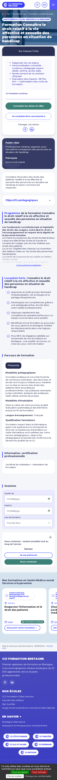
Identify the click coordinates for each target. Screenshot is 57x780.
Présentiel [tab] (13, 365)
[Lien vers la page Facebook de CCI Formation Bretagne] (5, 682)
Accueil (3, 14)
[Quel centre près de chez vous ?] (37, 5)
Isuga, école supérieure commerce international (28, 708)
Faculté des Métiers (13, 700)
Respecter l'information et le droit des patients (23, 608)
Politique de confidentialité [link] (38, 776)
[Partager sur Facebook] (25, 129)
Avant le (8, 505)
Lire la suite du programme (28, 265)
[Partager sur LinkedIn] (32, 129)
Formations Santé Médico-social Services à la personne (20, 14)
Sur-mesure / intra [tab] (28, 51)
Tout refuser (39, 772)
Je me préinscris (28, 555)
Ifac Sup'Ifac (8, 704)
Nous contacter (28, 562)
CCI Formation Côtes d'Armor (18, 696)
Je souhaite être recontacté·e (28, 116)
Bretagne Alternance (13, 722)
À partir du (9, 493)
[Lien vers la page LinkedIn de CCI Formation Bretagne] (12, 682)
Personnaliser (14, 776)
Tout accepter (20, 772)
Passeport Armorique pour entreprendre (24, 725)
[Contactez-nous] (44, 5)
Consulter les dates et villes (28, 106)
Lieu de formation (12, 517)
